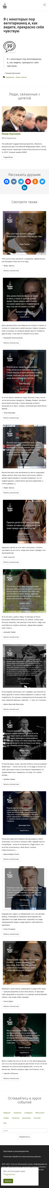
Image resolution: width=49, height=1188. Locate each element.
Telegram (7, 1113)
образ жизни (21, 77)
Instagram (28, 1113)
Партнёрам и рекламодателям (16, 1151)
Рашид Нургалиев (11, 134)
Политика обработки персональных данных (22, 1156)
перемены (10, 77)
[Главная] (5, 6)
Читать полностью (11, 271)
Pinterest (15, 1118)
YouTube (37, 1118)
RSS (4, 1123)
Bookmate (26, 1118)
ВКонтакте (40, 1113)
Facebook (17, 1113)
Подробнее (8, 157)
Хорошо (8, 1181)
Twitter (6, 1118)
